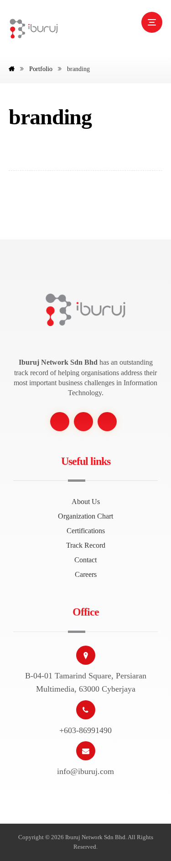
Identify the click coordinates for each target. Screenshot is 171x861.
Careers (86, 574)
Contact (85, 560)
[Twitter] (83, 421)
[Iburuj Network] (34, 28)
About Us (86, 501)
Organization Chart (85, 516)
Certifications (86, 531)
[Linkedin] (107, 421)
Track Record (85, 545)
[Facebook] (59, 421)
